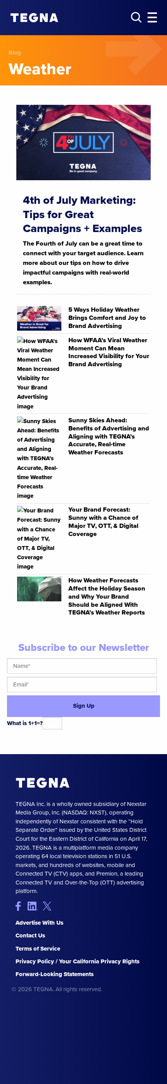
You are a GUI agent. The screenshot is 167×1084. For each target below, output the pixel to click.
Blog (15, 52)
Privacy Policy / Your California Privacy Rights (77, 961)
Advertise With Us (39, 922)
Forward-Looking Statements (55, 974)
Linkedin (35, 906)
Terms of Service (38, 948)
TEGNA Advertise (43, 783)
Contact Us (30, 935)
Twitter (49, 906)
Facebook (22, 906)
